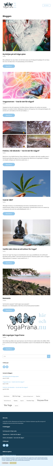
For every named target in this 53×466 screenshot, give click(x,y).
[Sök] (48, 356)
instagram (7, 366)
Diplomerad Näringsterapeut (28, 396)
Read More (9, 66)
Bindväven (6, 396)
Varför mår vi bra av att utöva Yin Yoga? (20, 249)
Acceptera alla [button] (13, 462)
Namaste (7, 298)
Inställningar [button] (5, 463)
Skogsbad (22, 400)
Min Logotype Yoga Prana (13, 335)
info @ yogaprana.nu (11, 455)
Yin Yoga (8, 405)
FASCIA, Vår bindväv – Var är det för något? (21, 151)
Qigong (15, 400)
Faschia (38, 396)
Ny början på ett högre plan (14, 54)
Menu (47, 5)
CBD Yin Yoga (16, 396)
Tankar (4, 300)
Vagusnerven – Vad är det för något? (18, 102)
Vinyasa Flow (42, 400)
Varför (4, 56)
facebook (4, 366)
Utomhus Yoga (30, 400)
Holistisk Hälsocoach (7, 400)
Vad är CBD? (8, 200)
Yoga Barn (16, 405)
